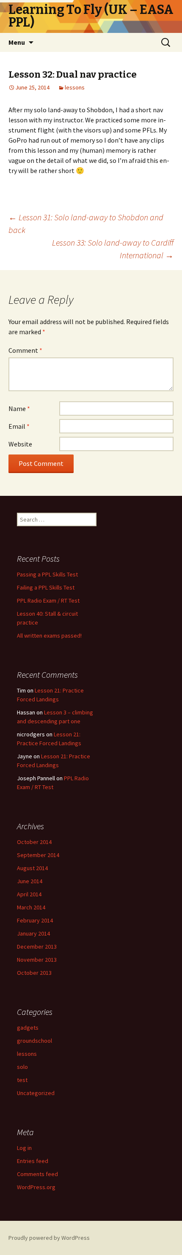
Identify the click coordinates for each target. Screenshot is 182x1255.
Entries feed (32, 1161)
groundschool (34, 1040)
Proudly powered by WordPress (49, 1237)
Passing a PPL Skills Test (47, 574)
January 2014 (33, 933)
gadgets (28, 1027)
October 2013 (34, 972)
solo (22, 1067)
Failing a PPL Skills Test (45, 587)
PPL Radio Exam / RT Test (48, 600)
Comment (25, 350)
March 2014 (31, 907)
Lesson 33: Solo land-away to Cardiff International (113, 248)
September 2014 (38, 855)
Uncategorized (36, 1093)
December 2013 (37, 946)
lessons (75, 87)
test (22, 1080)
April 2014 (29, 894)
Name (19, 408)
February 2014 (35, 920)
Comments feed (37, 1174)
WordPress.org (36, 1187)
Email (19, 426)
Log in (24, 1148)
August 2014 (32, 868)
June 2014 (29, 881)
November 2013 (37, 959)
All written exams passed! (49, 635)
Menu (16, 42)
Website (20, 444)
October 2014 (34, 842)
